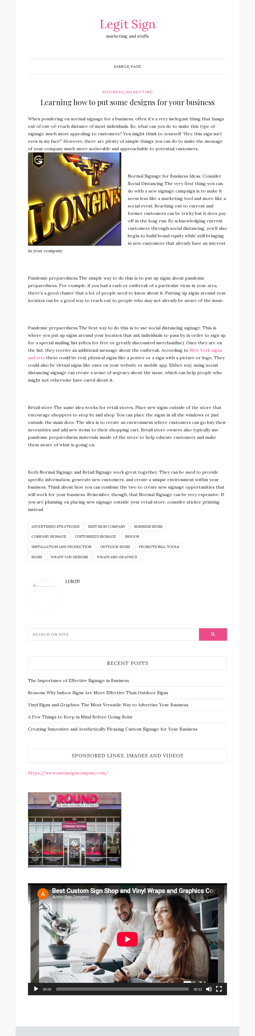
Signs (36, 557)
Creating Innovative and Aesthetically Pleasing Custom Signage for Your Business (112, 729)
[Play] (36, 989)
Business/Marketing (127, 92)
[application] (127, 939)
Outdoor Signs (115, 547)
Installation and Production (61, 547)
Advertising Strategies (55, 526)
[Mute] (209, 989)
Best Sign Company (106, 526)
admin (72, 581)
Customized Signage (95, 536)
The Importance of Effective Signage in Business (78, 680)
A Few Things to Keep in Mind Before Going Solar (80, 717)
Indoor (132, 536)
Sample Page (127, 66)
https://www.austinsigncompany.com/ (68, 773)
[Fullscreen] (219, 989)
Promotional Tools (159, 547)
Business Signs (148, 526)
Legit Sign (127, 23)
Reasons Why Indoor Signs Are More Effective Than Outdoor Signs (98, 692)
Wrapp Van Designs (69, 557)
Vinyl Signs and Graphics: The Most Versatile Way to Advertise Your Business (108, 705)
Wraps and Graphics (117, 557)
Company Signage (48, 536)
